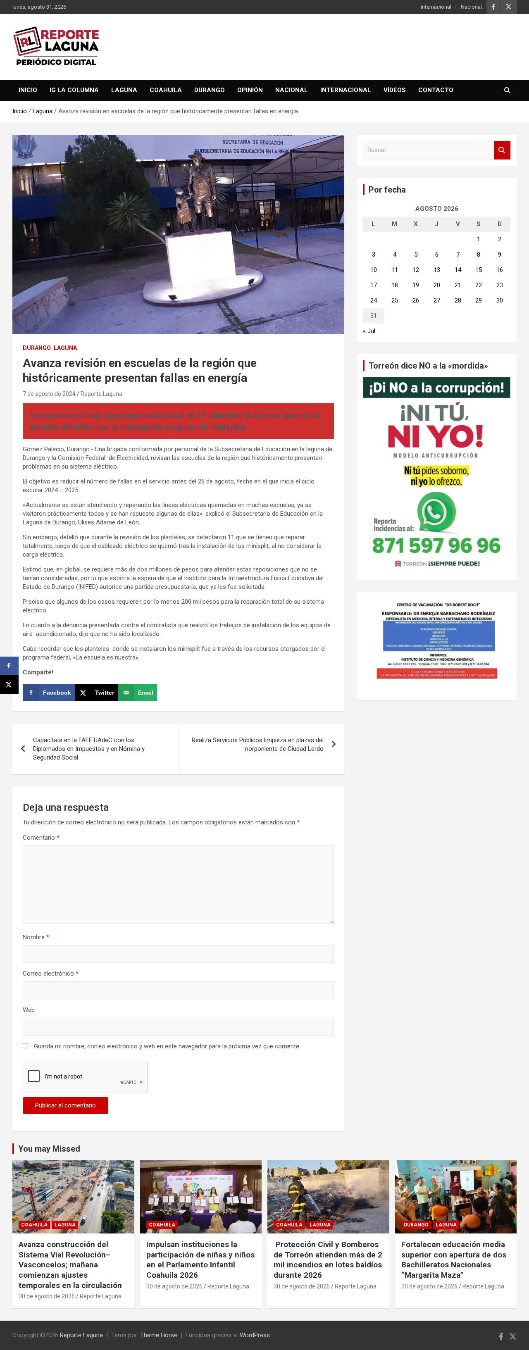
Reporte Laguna (101, 393)
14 (458, 270)
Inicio (28, 90)
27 (437, 300)
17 (373, 285)
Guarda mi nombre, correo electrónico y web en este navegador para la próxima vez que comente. (167, 1046)
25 (394, 300)
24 (373, 300)
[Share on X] (9, 684)
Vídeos (395, 90)
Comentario (41, 837)
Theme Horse (158, 1335)
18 (394, 285)
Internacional (436, 7)
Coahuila (166, 90)
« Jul (369, 331)
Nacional (471, 7)
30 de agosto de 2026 (47, 1296)
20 (437, 285)
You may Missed (49, 1149)
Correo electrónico (51, 973)
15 (478, 270)
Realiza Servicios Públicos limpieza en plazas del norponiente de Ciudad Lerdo (258, 744)
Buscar (502, 150)
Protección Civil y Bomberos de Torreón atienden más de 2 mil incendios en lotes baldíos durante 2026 (328, 1260)
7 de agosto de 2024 (49, 393)
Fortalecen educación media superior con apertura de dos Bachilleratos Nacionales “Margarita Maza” (453, 1260)
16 (499, 270)
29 (478, 300)
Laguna (124, 90)
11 (394, 270)
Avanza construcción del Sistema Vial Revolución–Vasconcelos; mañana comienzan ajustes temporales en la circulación (70, 1265)
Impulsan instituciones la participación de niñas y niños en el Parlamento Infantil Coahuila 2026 (200, 1260)
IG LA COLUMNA (74, 90)
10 (373, 270)
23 (499, 285)
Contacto (435, 90)
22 (478, 285)
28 (458, 300)
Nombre (36, 937)
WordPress (255, 1335)
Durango (209, 90)
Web (29, 1010)
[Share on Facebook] (9, 666)
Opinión (250, 90)
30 (499, 300)
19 (415, 285)
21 (458, 285)
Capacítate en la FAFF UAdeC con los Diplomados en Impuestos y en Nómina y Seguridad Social (89, 748)
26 (415, 300)
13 (437, 270)
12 (415, 270)
